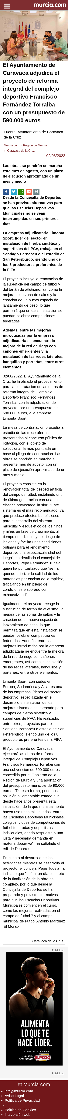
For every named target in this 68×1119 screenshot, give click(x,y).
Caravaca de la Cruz (47, 941)
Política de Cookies (20, 1110)
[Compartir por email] (29, 192)
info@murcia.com (19, 1091)
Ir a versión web (17, 1115)
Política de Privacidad (22, 1100)
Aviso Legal (14, 1096)
